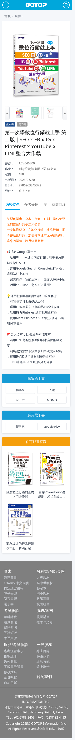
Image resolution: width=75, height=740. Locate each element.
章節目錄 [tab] (59, 204)
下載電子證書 (13, 666)
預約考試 (10, 682)
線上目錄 (43, 651)
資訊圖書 (10, 577)
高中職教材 (45, 583)
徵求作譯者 (45, 622)
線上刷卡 (43, 666)
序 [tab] (45, 204)
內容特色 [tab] (12, 204)
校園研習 (43, 604)
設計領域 (10, 633)
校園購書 (43, 617)
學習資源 (10, 638)
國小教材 (43, 593)
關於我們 (44, 676)
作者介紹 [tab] (31, 204)
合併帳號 (10, 677)
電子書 (9, 604)
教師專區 (43, 598)
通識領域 (10, 622)
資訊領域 (10, 627)
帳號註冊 (10, 656)
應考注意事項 (13, 651)
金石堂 (20, 400)
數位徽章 (10, 661)
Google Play (52, 426)
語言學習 (10, 598)
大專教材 (43, 577)
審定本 (41, 588)
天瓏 (52, 390)
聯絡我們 (43, 656)
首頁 (7, 16)
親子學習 (10, 593)
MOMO (52, 400)
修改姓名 (10, 672)
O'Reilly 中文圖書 (16, 583)
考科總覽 (10, 617)
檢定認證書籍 (13, 588)
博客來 (20, 390)
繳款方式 (43, 661)
